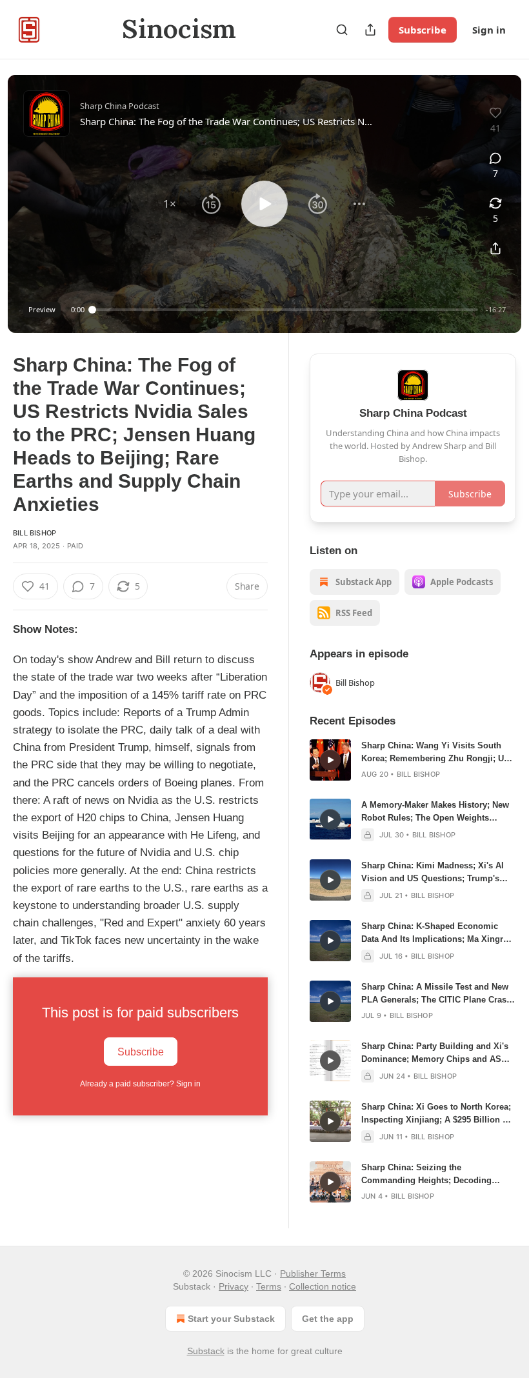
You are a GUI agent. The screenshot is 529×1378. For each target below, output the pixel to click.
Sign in (489, 29)
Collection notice (322, 1286)
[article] (412, 760)
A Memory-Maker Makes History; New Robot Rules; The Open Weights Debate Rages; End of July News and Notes (435, 812)
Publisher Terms (313, 1273)
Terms (268, 1286)
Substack (206, 1351)
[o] (330, 760)
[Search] (342, 30)
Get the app (328, 1318)
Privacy (233, 1286)
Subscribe (422, 29)
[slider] (285, 309)
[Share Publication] (370, 30)
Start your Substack (231, 1318)
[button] (169, 204)
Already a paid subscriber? (140, 1083)
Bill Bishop (34, 532)
